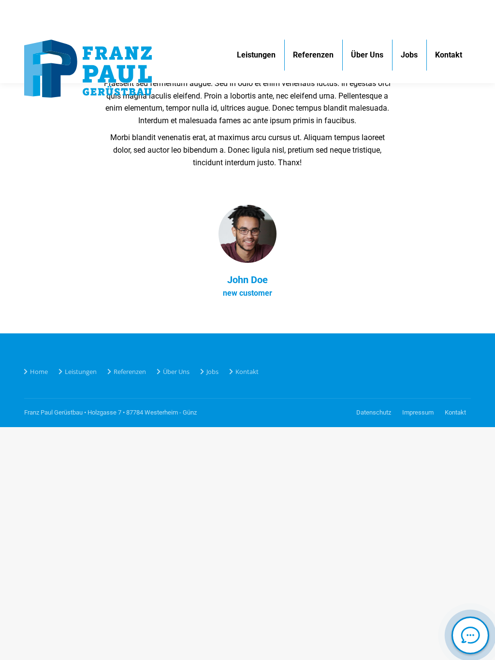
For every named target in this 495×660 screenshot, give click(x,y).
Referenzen (130, 371)
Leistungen (81, 371)
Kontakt (247, 371)
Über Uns (176, 371)
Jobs (212, 371)
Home (39, 371)
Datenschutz (373, 412)
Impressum (418, 412)
